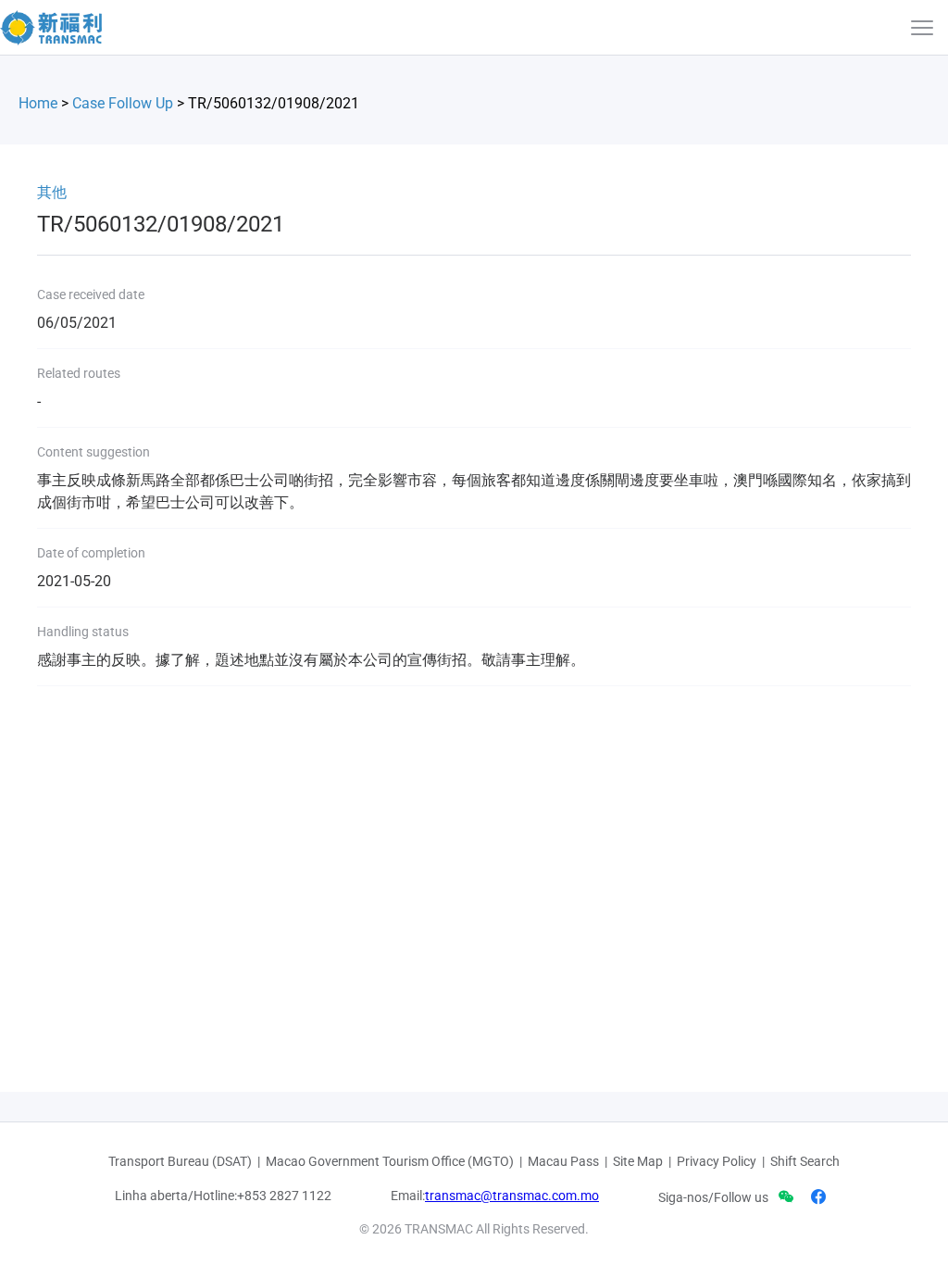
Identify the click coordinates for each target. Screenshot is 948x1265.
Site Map (638, 1161)
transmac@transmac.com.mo (512, 1195)
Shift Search (805, 1161)
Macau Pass (563, 1161)
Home (38, 103)
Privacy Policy (716, 1161)
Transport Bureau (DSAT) (180, 1161)
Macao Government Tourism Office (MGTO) (390, 1161)
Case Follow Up (122, 103)
